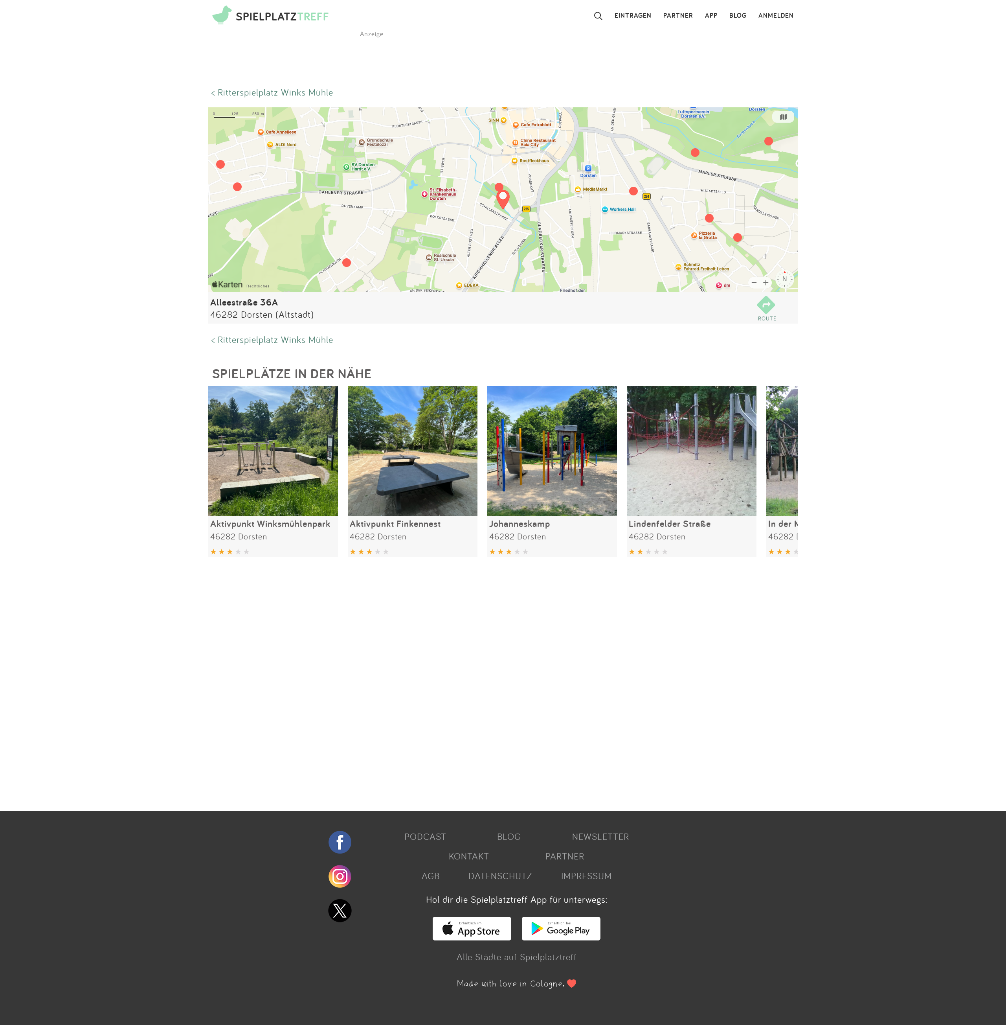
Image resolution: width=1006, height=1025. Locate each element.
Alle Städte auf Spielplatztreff (517, 956)
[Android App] (561, 937)
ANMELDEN (776, 15)
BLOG (738, 15)
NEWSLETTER (600, 836)
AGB (431, 875)
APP (711, 15)
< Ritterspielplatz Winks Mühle (272, 92)
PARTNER (678, 15)
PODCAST (425, 836)
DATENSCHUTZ (500, 875)
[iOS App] (472, 937)
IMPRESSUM (586, 875)
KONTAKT (469, 856)
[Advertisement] (444, 681)
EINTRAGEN (633, 15)
